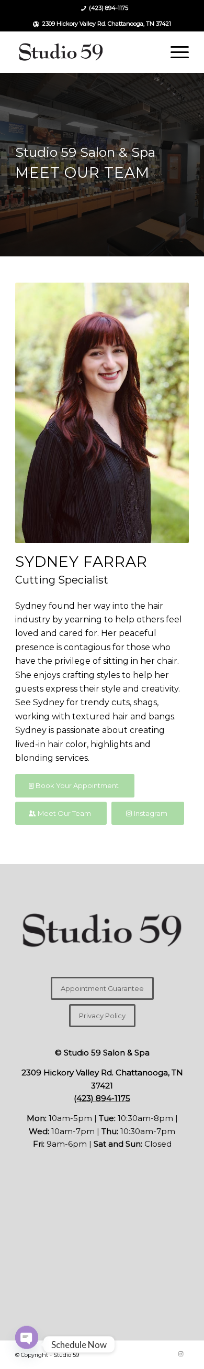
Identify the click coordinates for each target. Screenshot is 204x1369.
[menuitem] (105, 8)
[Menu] (174, 52)
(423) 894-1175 (108, 8)
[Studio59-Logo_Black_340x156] (84, 52)
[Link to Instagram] (181, 1354)
